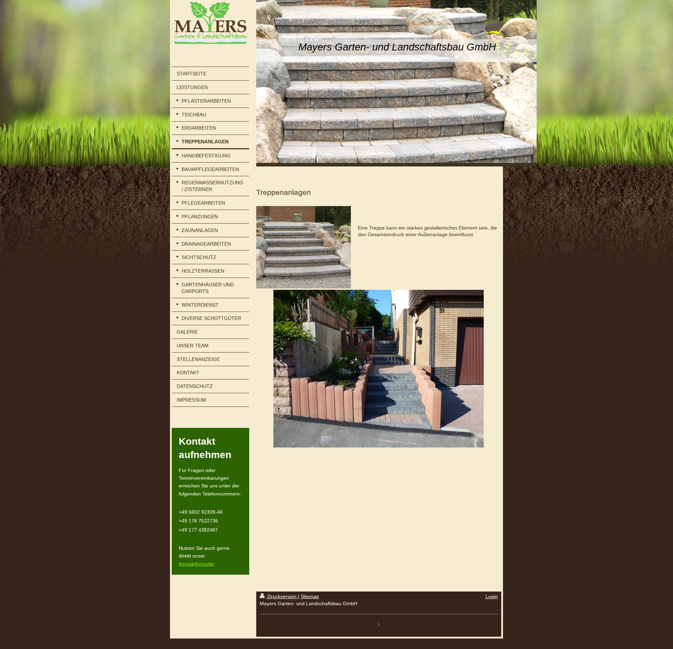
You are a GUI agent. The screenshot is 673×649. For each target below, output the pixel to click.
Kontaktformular (196, 564)
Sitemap (310, 596)
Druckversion (282, 596)
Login (491, 596)
